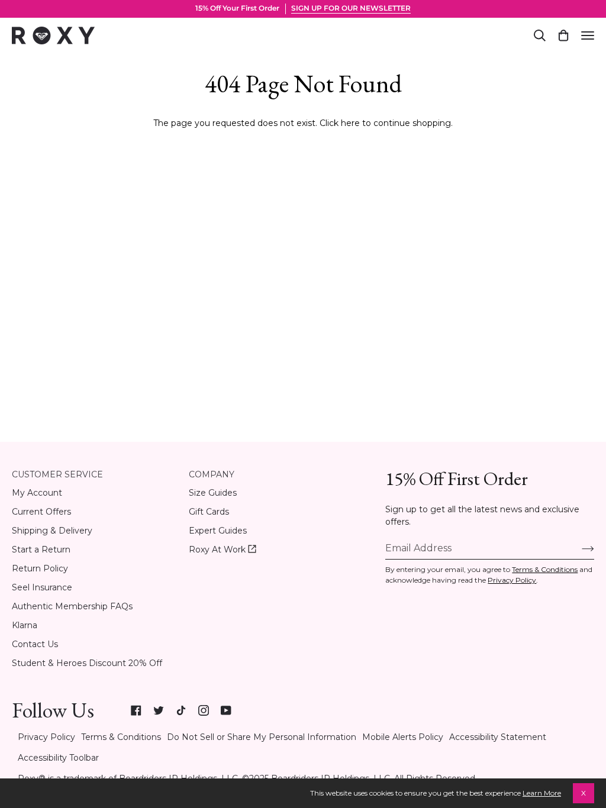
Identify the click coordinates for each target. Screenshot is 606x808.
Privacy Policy (512, 580)
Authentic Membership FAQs (72, 606)
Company (211, 474)
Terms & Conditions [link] (121, 737)
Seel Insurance (42, 587)
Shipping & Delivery (52, 530)
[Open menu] (587, 35)
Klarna (24, 625)
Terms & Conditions (545, 569)
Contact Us (35, 644)
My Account (37, 492)
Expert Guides (218, 530)
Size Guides (213, 492)
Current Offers (41, 511)
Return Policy (40, 568)
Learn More (542, 792)
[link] (136, 710)
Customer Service (57, 474)
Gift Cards (209, 511)
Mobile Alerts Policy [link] (402, 737)
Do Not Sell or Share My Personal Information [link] (261, 737)
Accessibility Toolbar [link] (58, 757)
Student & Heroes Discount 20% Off (87, 663)
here (350, 123)
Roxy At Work (222, 550)
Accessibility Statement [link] (497, 737)
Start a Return (41, 549)
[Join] (578, 548)
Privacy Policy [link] (46, 737)
